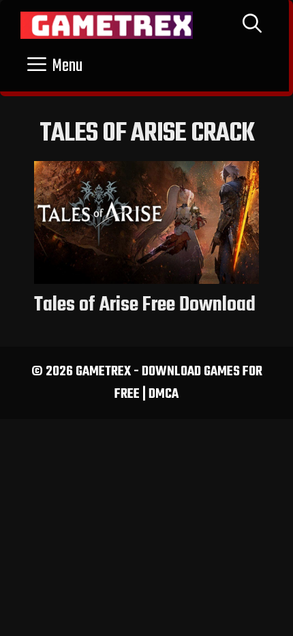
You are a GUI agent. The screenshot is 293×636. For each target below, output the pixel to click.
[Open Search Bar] (252, 25)
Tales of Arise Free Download (145, 305)
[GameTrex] (106, 25)
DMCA (164, 394)
